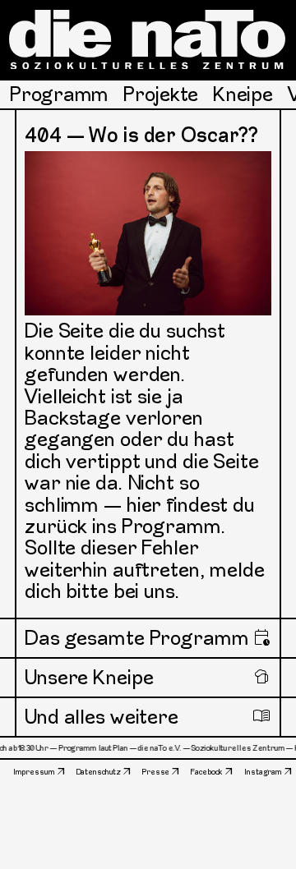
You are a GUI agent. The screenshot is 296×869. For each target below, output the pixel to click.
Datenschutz (99, 771)
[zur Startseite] (148, 39)
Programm (59, 94)
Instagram (263, 771)
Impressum (34, 771)
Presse (155, 771)
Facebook (207, 771)
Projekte (160, 94)
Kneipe (243, 94)
